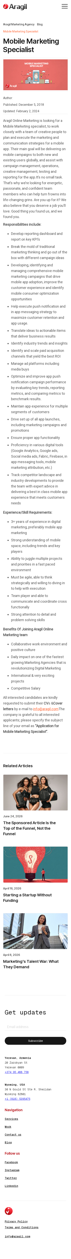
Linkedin (11, 1185)
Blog (40, 24)
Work (8, 1126)
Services (11, 1118)
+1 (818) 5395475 (17, 1098)
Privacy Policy (16, 1221)
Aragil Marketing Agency (19, 24)
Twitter (11, 1178)
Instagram (12, 1170)
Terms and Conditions (21, 1227)
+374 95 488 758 (17, 1072)
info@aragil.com (46, 709)
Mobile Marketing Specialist (20, 31)
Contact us (13, 1134)
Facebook (11, 1162)
